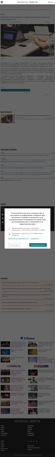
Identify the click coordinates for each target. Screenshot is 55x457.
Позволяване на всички (38, 245)
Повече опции (14, 245)
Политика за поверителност (18, 238)
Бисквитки (35, 238)
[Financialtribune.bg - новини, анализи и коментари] (27, 2)
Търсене (52, 2)
